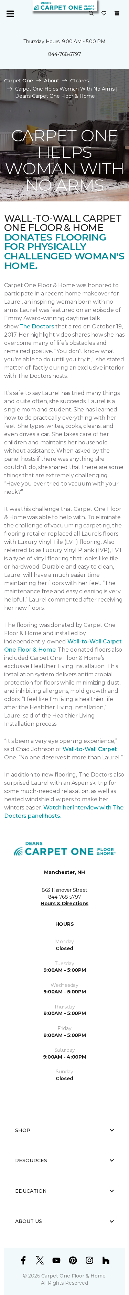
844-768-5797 (64, 54)
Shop (22, 1130)
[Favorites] (103, 13)
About (51, 81)
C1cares (79, 81)
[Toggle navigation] (10, 13)
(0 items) (117, 13)
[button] (91, 13)
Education (31, 1191)
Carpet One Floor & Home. (74, 1276)
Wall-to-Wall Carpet (90, 749)
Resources (31, 1160)
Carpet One (18, 81)
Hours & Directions (64, 903)
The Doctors (37, 326)
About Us (28, 1221)
